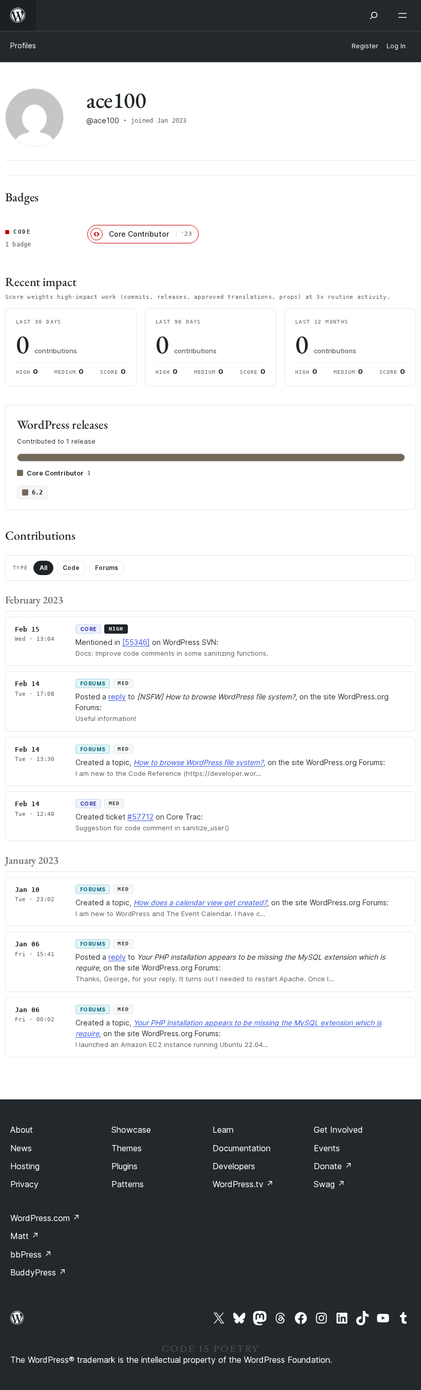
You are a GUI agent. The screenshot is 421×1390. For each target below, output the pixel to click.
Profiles (23, 45)
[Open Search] (373, 15)
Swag (329, 1184)
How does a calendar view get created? (200, 902)
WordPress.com (45, 1218)
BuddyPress (38, 1272)
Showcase (131, 1130)
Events (327, 1148)
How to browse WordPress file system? (198, 762)
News (21, 1148)
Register (365, 46)
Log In (396, 46)
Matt (24, 1236)
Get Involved (338, 1130)
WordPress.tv (243, 1184)
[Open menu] (404, 15)
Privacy (24, 1184)
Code (71, 568)
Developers (234, 1166)
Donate (333, 1166)
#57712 (140, 816)
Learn (223, 1130)
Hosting (25, 1166)
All (43, 568)
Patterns (127, 1184)
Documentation (242, 1148)
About (21, 1130)
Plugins (124, 1166)
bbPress (31, 1254)
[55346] (136, 642)
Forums (106, 568)
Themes (126, 1148)
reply (117, 696)
